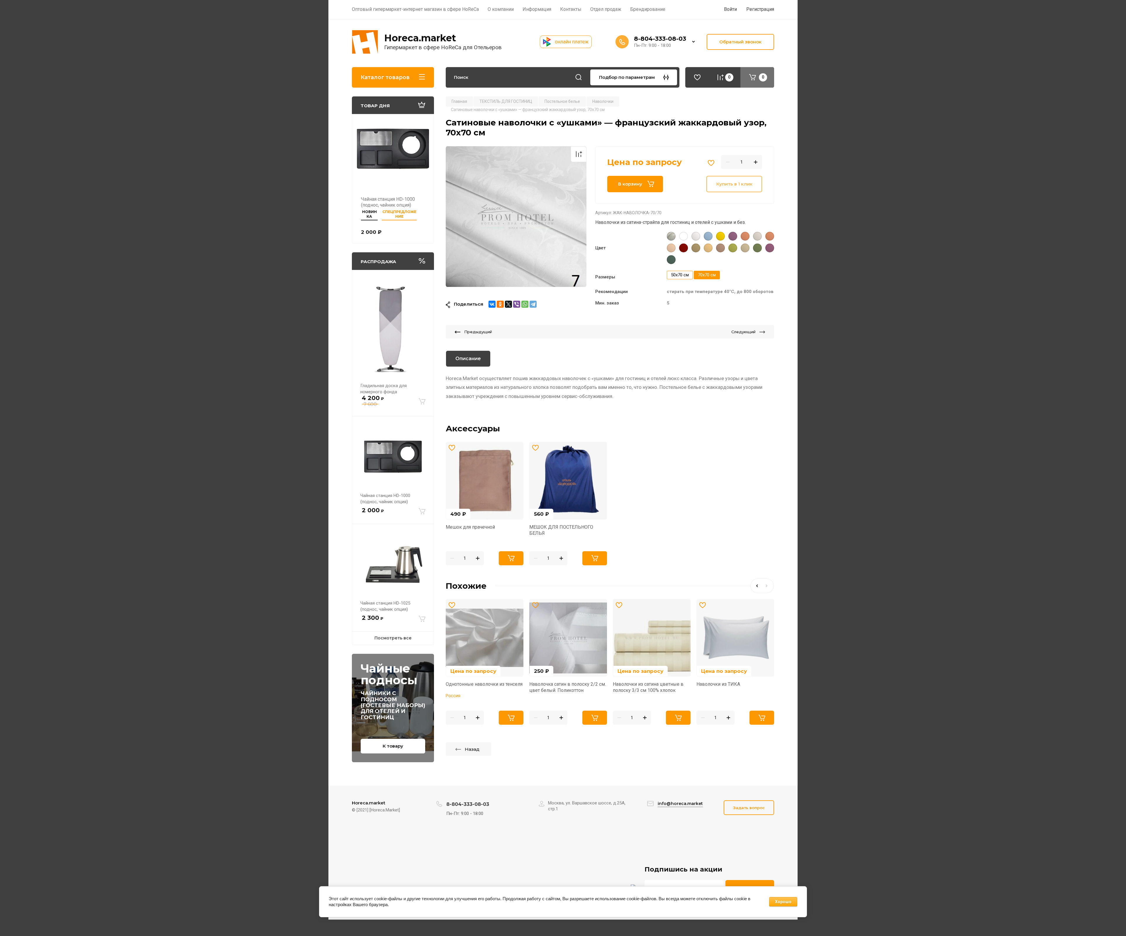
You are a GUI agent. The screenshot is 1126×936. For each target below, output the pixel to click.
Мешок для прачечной (470, 527)
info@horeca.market (680, 803)
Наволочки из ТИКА (718, 684)
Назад (472, 749)
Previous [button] (756, 585)
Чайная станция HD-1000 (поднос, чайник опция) (388, 202)
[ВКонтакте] (492, 304)
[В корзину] (422, 401)
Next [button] (768, 585)
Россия (453, 695)
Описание (468, 358)
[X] (508, 304)
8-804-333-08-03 (660, 38)
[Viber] (516, 304)
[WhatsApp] (524, 304)
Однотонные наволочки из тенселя (484, 684)
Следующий (743, 331)
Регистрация (760, 9)
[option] (516, 216)
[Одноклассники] (500, 304)
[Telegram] (533, 304)
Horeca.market (420, 38)
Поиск (578, 77)
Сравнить (578, 154)
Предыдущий (478, 331)
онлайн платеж (572, 42)
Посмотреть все (393, 638)
